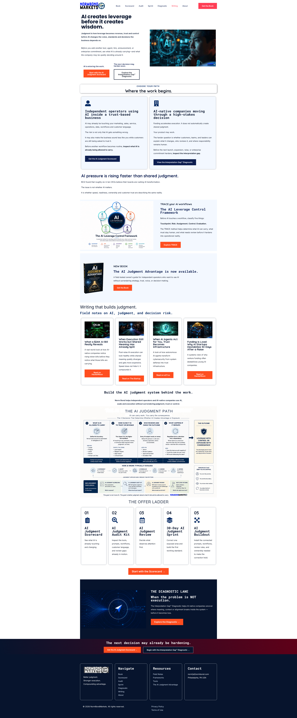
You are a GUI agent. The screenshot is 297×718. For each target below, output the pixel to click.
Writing (175, 6)
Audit (141, 6)
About (185, 6)
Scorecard (129, 6)
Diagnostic (162, 6)
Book (118, 6)
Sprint (150, 6)
